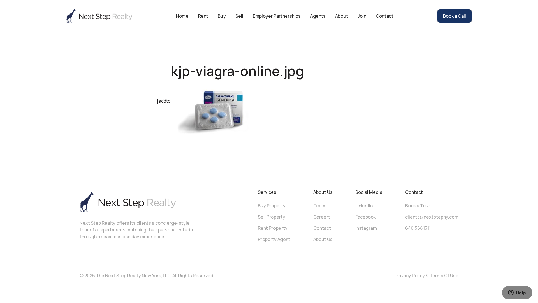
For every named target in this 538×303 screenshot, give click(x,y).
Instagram (366, 228)
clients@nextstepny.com (431, 217)
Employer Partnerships (277, 16)
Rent (203, 16)
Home (182, 16)
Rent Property (272, 228)
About (341, 16)
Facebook (365, 217)
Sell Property (271, 217)
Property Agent (274, 239)
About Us (323, 239)
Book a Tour (417, 206)
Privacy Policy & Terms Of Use (427, 275)
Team (319, 206)
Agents (318, 16)
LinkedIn (364, 206)
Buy (222, 16)
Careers (322, 217)
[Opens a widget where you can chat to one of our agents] (517, 293)
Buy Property (272, 206)
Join (362, 16)
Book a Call (454, 16)
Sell (239, 16)
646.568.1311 (418, 228)
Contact (384, 16)
